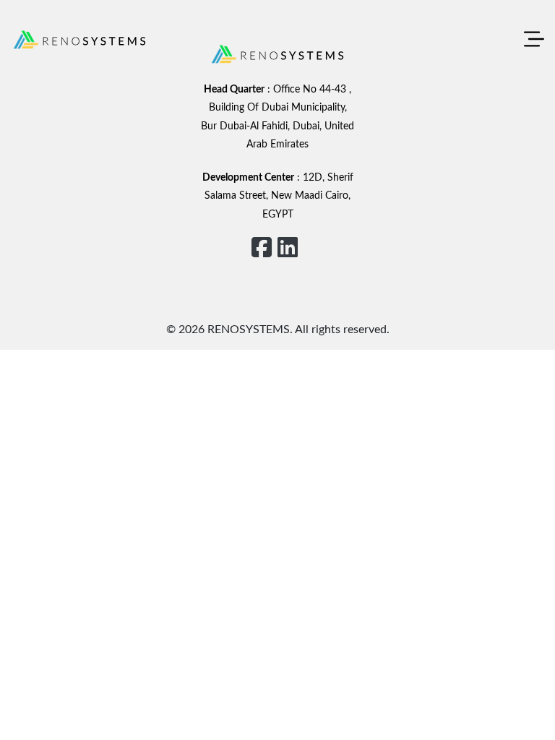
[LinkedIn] (288, 248)
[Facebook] (261, 248)
